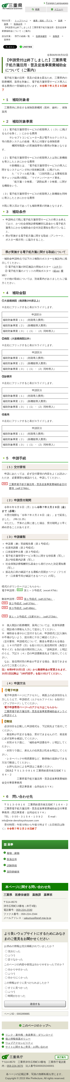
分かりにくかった (18, 977)
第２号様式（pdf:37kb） (22, 603)
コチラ (57, 266)
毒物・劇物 (13, 853)
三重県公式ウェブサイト (12, 6)
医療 (60, 20)
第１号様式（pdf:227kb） (38, 599)
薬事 (6, 24)
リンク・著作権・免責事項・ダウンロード (29, 1034)
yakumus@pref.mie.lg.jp (37, 918)
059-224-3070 (15, 1065)
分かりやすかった (18, 969)
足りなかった (15, 959)
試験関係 (12, 865)
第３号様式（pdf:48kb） (22, 608)
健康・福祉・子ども (43, 20)
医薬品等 (18, 24)
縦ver (56, 270)
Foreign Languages (57, 3)
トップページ (21, 20)
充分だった (14, 951)
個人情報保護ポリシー (18, 1038)
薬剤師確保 (13, 871)
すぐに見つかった (18, 987)
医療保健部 (41, 36)
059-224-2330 (24, 909)
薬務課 (56, 36)
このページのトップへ (36, 1025)
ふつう (11, 955)
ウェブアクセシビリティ (19, 1042)
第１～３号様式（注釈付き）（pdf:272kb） (33, 616)
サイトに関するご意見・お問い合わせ (26, 1046)
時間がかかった (16, 995)
